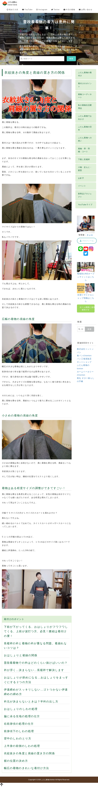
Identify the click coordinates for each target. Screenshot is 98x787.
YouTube (28, 10)
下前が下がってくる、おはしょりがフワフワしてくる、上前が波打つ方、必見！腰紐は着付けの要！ (36, 631)
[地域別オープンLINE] (80, 249)
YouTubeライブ (85, 205)
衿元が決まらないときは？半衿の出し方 (31, 701)
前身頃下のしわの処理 (19, 731)
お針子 (81, 178)
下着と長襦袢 (84, 159)
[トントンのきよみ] (86, 224)
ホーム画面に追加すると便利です (87, 308)
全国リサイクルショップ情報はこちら (85, 298)
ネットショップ (84, 362)
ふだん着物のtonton (48, 780)
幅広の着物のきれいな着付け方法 (26, 768)
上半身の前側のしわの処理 (22, 745)
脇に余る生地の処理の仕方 (22, 716)
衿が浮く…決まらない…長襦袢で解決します (34, 670)
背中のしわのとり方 (17, 738)
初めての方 (13, 10)
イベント (82, 186)
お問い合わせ (86, 10)
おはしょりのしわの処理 (21, 708)
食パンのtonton (84, 355)
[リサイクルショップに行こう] (86, 288)
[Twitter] (85, 253)
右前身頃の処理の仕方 (19, 723)
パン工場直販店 (84, 359)
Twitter (56, 10)
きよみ (90, 235)
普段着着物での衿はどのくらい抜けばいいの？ (36, 662)
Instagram (42, 10)
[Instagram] (91, 249)
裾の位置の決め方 (16, 760)
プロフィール (87, 241)
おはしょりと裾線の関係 (20, 655)
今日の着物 (70, 10)
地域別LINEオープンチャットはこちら (86, 277)
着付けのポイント (14, 619)
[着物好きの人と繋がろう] (86, 267)
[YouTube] (85, 249)
